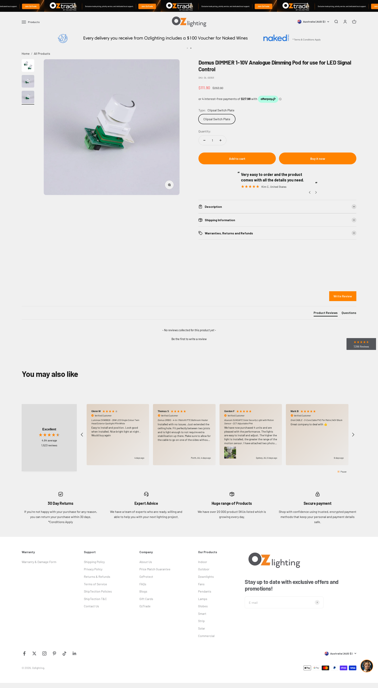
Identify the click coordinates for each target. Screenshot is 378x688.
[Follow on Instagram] (44, 653)
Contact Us (91, 606)
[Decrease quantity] (204, 140)
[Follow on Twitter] (34, 653)
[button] (189, 338)
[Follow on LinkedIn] (74, 653)
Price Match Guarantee (154, 569)
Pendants (204, 591)
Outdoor (203, 569)
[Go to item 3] (28, 97)
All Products (42, 53)
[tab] (326, 313)
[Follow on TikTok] (64, 653)
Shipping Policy (94, 562)
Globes (203, 606)
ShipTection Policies (98, 591)
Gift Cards (146, 599)
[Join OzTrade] (189, 6)
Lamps (202, 599)
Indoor (202, 562)
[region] (217, 434)
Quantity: (204, 131)
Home (26, 53)
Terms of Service (95, 584)
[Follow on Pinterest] (54, 653)
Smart (202, 613)
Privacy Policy (93, 569)
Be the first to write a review (189, 339)
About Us (145, 562)
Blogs (143, 591)
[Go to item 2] (28, 82)
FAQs (142, 584)
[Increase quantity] (220, 140)
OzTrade (145, 606)
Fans (201, 584)
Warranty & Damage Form (39, 562)
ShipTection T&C (95, 599)
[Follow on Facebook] (24, 653)
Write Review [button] (343, 296)
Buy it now (317, 158)
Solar (201, 628)
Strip (201, 621)
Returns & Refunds (97, 576)
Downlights (206, 576)
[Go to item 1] (28, 66)
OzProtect (146, 576)
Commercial (206, 636)
